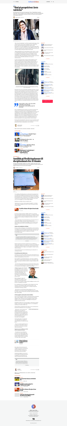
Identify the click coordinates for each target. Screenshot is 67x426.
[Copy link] (37, 17)
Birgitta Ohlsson (17, 17)
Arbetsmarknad (17, 373)
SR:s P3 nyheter (18, 267)
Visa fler (47, 77)
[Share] (38, 17)
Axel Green (16, 167)
